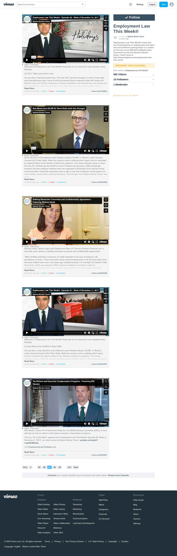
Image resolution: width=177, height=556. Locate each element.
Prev (25, 467)
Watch (101, 505)
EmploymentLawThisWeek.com (42, 447)
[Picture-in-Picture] (93, 60)
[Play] (27, 60)
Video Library (59, 509)
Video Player (43, 523)
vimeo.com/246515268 (99, 273)
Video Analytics (44, 532)
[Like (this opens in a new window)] (106, 17)
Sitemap (136, 523)
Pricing (140, 4)
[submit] (82, 4)
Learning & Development (84, 523)
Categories (103, 509)
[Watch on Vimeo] (103, 60)
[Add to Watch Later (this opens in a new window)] (106, 23)
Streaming (77, 504)
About (135, 514)
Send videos (42, 514)
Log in (152, 4)
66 (44, 467)
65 (39, 467)
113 (69, 467)
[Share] (106, 28)
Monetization (78, 514)
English (17, 546)
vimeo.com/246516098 (99, 182)
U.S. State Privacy (96, 541)
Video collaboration (61, 523)
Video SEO (58, 532)
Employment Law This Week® (136, 70)
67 (49, 467)
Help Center (138, 500)
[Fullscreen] (96, 60)
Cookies (124, 541)
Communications (80, 518)
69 (60, 467)
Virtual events (59, 518)
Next (76, 467)
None (43, 546)
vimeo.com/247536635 (99, 91)
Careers (136, 519)
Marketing (77, 509)
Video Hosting (43, 504)
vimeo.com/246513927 (99, 364)
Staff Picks (103, 500)
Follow (134, 17)
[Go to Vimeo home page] (8, 4)
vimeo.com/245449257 (99, 455)
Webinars (57, 528)
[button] (172, 4)
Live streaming (43, 518)
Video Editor (42, 509)
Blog (135, 505)
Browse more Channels (118, 475)
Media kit (137, 509)
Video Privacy (59, 504)
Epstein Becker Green (136, 37)
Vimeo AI (41, 528)
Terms (47, 541)
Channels (52, 475)
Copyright (112, 541)
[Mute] (85, 60)
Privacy (57, 541)
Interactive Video (60, 514)
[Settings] (89, 60)
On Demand (104, 519)
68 (55, 467)
